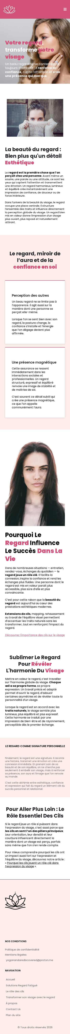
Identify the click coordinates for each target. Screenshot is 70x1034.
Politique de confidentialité (22, 949)
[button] (65, 9)
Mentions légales (16, 954)
